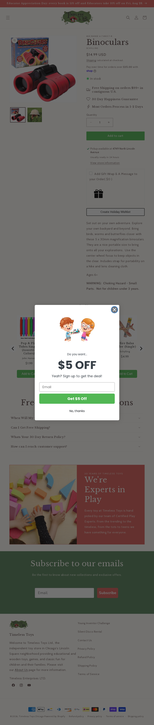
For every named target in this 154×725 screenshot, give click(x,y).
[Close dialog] (114, 309)
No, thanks (77, 411)
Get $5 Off (77, 398)
